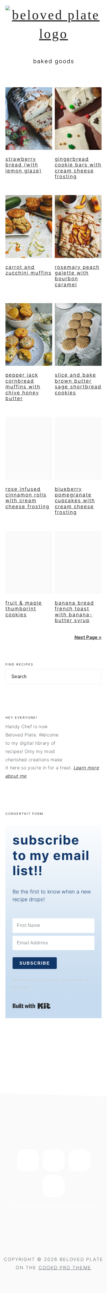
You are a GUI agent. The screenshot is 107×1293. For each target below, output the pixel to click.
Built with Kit (32, 1006)
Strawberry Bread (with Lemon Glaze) (23, 165)
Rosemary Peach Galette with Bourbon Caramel (77, 275)
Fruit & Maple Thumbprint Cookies (23, 608)
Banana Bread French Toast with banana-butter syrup (74, 611)
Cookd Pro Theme (65, 1267)
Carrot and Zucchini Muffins (28, 270)
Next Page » (88, 637)
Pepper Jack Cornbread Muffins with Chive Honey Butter (23, 386)
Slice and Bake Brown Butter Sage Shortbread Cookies (78, 383)
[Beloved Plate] (53, 33)
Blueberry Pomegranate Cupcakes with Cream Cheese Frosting (75, 500)
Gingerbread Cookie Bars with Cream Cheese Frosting (78, 167)
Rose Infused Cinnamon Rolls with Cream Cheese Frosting (27, 497)
